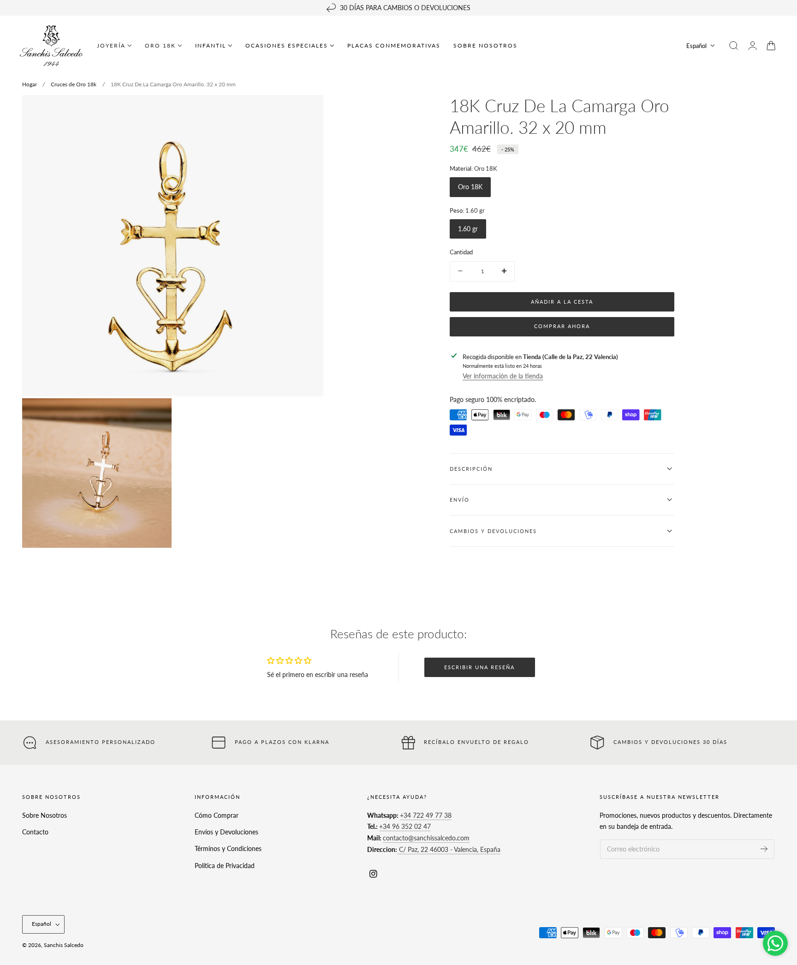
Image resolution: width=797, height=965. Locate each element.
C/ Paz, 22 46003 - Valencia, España (448, 849)
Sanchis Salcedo (63, 944)
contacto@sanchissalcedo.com (426, 838)
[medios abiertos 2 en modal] (155, 414)
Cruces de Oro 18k (73, 84)
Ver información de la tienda (503, 375)
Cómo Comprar (216, 815)
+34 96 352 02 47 (405, 827)
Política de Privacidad (225, 865)
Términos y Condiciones (228, 849)
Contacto (35, 832)
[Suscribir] (764, 848)
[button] (734, 45)
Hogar (29, 84)
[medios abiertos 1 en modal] (307, 111)
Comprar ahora (562, 326)
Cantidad (461, 252)
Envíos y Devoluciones (226, 832)
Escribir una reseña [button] (479, 667)
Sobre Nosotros (44, 815)
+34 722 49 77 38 (426, 815)
